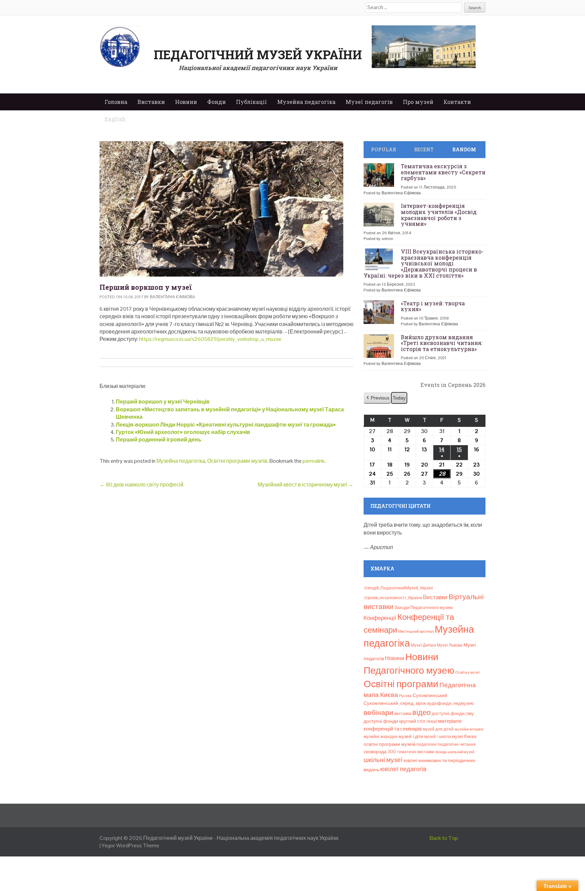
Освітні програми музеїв (237, 460)
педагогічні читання (457, 744)
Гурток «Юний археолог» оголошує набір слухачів (183, 432)
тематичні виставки (415, 752)
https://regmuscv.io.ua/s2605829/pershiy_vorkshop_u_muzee (210, 339)
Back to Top (444, 838)
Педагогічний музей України (258, 54)
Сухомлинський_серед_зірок (395, 703)
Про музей (418, 101)
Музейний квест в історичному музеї (305, 484)
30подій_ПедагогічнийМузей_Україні (398, 588)
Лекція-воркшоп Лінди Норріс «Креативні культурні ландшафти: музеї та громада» (226, 424)
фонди (441, 751)
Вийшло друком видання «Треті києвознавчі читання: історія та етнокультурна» (441, 342)
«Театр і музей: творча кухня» (433, 306)
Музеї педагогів (369, 101)
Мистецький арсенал (416, 631)
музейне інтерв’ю (469, 729)
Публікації (251, 101)
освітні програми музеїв (389, 744)
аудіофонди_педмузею (450, 703)
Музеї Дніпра (423, 645)
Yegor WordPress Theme (130, 845)
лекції (431, 721)
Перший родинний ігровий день (158, 439)
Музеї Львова (449, 645)
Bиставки (435, 597)
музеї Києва (464, 736)
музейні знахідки (380, 736)
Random (464, 149)
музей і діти (410, 736)
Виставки (151, 101)
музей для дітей (438, 729)
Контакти (457, 101)
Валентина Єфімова (172, 297)
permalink (314, 460)
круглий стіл (412, 721)
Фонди (216, 101)
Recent (424, 149)
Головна (116, 101)
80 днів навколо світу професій (141, 484)
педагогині (426, 744)
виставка (402, 713)
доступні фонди (381, 721)
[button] (377, 398)
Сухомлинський (430, 695)
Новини (186, 101)
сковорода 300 (380, 752)
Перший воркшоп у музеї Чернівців (163, 401)
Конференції (380, 618)
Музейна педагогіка (306, 101)
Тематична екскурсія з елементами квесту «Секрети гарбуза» (443, 171)
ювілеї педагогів (403, 769)
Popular (383, 149)
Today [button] (399, 397)
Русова (405, 695)
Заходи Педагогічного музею (423, 607)
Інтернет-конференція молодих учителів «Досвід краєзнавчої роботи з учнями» (439, 214)
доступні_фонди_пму (453, 713)
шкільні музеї (383, 760)
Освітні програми (401, 684)
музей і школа (437, 736)
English (115, 119)
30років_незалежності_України (393, 598)
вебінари (378, 712)
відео (421, 712)
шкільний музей (461, 751)
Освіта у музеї (467, 672)
